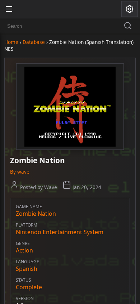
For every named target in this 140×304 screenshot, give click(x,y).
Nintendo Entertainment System (59, 232)
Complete (29, 287)
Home (11, 42)
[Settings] (129, 9)
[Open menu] (9, 9)
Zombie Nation (36, 214)
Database (34, 42)
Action (24, 250)
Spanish (26, 269)
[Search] (128, 26)
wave (23, 171)
